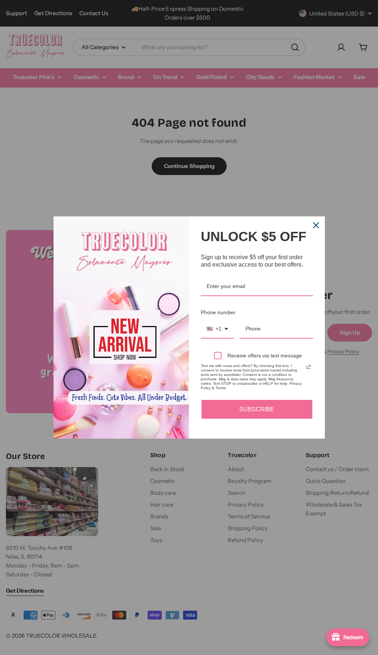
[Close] (316, 225)
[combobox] (217, 329)
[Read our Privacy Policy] (308, 367)
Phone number (218, 312)
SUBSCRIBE (256, 409)
